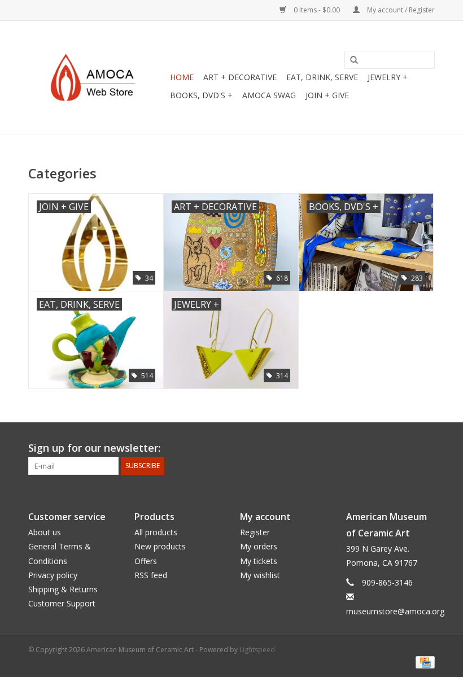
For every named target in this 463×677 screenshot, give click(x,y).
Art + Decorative (240, 77)
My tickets (258, 561)
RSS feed (150, 575)
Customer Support (61, 603)
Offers (145, 561)
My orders (258, 546)
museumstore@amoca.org (395, 611)
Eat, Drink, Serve (322, 77)
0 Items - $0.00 (317, 10)
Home (182, 77)
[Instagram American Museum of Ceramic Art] (426, 448)
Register (255, 532)
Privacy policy (52, 575)
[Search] (350, 60)
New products (160, 546)
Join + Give (327, 95)
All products (155, 532)
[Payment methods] (423, 661)
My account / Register (400, 10)
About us (44, 532)
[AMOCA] (97, 77)
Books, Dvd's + (201, 95)
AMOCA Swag (269, 95)
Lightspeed (257, 649)
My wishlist (260, 575)
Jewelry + (388, 77)
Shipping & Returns (63, 589)
